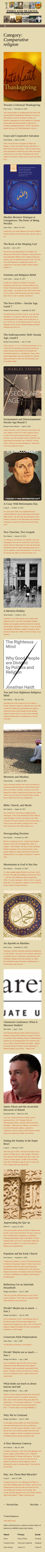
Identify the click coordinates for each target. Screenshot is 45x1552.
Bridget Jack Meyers (10, 1292)
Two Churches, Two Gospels (19, 532)
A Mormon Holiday (14, 610)
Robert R (6, 1226)
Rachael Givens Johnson (11, 310)
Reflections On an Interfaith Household (18, 1286)
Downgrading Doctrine (16, 833)
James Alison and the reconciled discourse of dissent (21, 1108)
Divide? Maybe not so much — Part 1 (20, 1354)
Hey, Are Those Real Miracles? (20, 1474)
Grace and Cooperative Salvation (21, 135)
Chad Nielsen (8, 140)
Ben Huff (7, 248)
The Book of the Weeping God (20, 244)
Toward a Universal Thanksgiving (22, 105)
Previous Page (11, 1504)
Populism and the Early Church (20, 1253)
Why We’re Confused (15, 1415)
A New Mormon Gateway (18, 1443)
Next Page (35, 1504)
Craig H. (6, 508)
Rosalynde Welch (9, 1114)
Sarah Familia (8, 615)
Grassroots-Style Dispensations (20, 1337)
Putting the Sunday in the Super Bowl (21, 1142)
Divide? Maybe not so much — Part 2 (20, 1310)
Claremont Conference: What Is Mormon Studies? (21, 1024)
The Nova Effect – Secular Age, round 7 (21, 305)
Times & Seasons (11, 1516)
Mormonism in (20, 864)
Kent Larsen (8, 109)
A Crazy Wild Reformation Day (21, 503)
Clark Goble (8, 279)
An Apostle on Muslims (16, 943)
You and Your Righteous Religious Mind (22, 694)
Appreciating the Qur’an (17, 1222)
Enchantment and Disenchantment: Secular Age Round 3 (22, 421)
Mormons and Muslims (16, 776)
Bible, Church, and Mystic (18, 805)
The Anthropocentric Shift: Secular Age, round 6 (22, 336)
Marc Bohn (7, 1029)
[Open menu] (5, 26)
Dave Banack (8, 536)
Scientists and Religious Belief (20, 274)
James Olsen (8, 227)
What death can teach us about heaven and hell (20, 1385)
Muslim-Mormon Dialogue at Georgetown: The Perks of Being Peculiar (21, 220)
